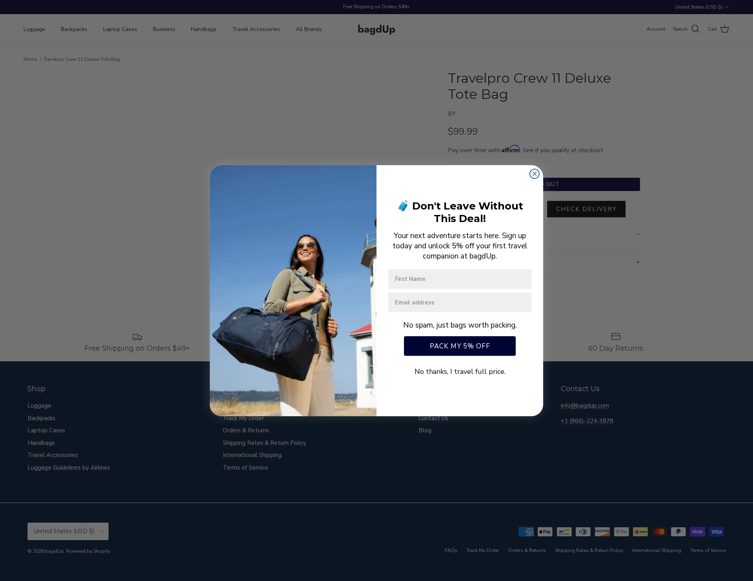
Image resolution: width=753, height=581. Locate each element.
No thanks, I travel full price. (460, 371)
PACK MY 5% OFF (460, 346)
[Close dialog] (534, 173)
